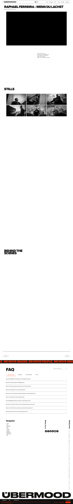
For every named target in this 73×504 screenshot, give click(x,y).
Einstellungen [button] (56, 502)
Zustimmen (68, 502)
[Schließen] (71, 502)
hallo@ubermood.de (69, 438)
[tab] (11, 374)
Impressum (4, 500)
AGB (9, 500)
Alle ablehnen (62, 502)
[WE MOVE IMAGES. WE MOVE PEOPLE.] (36, 361)
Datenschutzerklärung (9, 502)
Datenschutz (16, 500)
